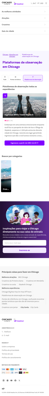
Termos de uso (7, 354)
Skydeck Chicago (25, 284)
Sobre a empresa (8, 346)
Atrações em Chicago (13, 55)
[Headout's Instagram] (7, 380)
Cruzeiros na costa (9, 284)
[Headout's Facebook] (15, 380)
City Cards (34, 307)
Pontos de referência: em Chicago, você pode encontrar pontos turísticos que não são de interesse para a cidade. (23, 301)
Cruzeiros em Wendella (35, 281)
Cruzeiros (6, 24)
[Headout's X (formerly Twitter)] (19, 380)
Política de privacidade (10, 350)
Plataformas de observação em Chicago (17, 295)
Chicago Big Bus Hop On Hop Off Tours (16, 292)
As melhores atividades (11, 11)
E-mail (6, 335)
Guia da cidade (8, 31)
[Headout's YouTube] (11, 380)
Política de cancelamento (11, 357)
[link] (6, 176)
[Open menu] (46, 3)
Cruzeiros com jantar (10, 307)
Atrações (5, 18)
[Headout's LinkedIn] (3, 380)
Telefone (7, 331)
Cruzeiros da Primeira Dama (12, 281)
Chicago (5, 55)
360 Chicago (23, 277)
